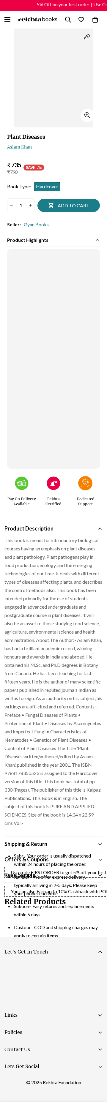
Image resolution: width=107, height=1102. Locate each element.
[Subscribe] (95, 984)
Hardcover (47, 186)
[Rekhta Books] (37, 19)
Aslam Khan (19, 147)
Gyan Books (36, 224)
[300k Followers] (11, 1081)
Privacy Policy (60, 1000)
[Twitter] (47, 1081)
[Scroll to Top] (96, 1070)
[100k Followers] (29, 1081)
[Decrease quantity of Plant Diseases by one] (11, 205)
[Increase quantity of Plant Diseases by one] (30, 205)
